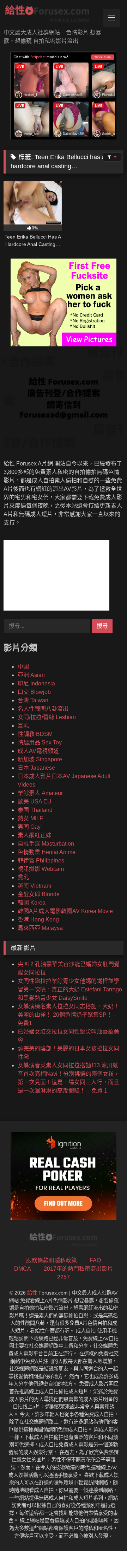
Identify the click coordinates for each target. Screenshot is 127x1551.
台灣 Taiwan (33, 700)
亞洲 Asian (31, 675)
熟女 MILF (30, 818)
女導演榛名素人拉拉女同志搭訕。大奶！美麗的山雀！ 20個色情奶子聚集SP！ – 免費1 (68, 1014)
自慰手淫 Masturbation (46, 844)
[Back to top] (105, 1530)
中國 (23, 667)
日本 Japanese (36, 768)
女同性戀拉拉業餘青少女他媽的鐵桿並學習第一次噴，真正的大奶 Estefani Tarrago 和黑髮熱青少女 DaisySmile (70, 989)
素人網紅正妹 (35, 835)
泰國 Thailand (35, 810)
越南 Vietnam (34, 886)
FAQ (95, 1260)
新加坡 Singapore (40, 759)
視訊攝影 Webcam (41, 869)
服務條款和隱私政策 (51, 1260)
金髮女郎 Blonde (39, 894)
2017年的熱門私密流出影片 (78, 1269)
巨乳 (23, 726)
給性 (32, 1293)
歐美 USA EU (35, 801)
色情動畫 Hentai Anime (46, 852)
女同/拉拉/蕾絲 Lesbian (47, 717)
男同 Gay (29, 827)
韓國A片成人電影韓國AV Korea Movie (65, 911)
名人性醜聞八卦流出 (43, 709)
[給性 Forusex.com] (52, 15)
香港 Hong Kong (38, 920)
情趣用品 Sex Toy (40, 742)
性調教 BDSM (35, 734)
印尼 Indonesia (36, 683)
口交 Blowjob (34, 692)
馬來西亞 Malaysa (40, 928)
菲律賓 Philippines (41, 861)
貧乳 (23, 877)
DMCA (22, 1269)
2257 (63, 1277)
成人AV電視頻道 (38, 751)
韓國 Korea (32, 903)
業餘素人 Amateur (40, 793)
